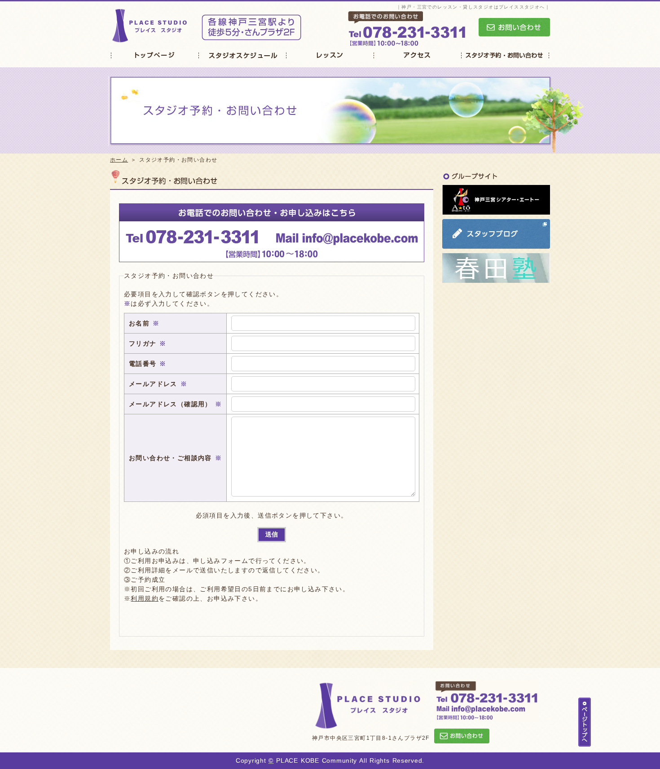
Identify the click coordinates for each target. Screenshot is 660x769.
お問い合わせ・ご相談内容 (170, 457)
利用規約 (144, 598)
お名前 (139, 323)
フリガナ (143, 343)
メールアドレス (153, 383)
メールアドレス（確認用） (170, 404)
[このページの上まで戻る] (584, 741)
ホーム (119, 160)
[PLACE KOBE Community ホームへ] (150, 39)
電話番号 (143, 363)
